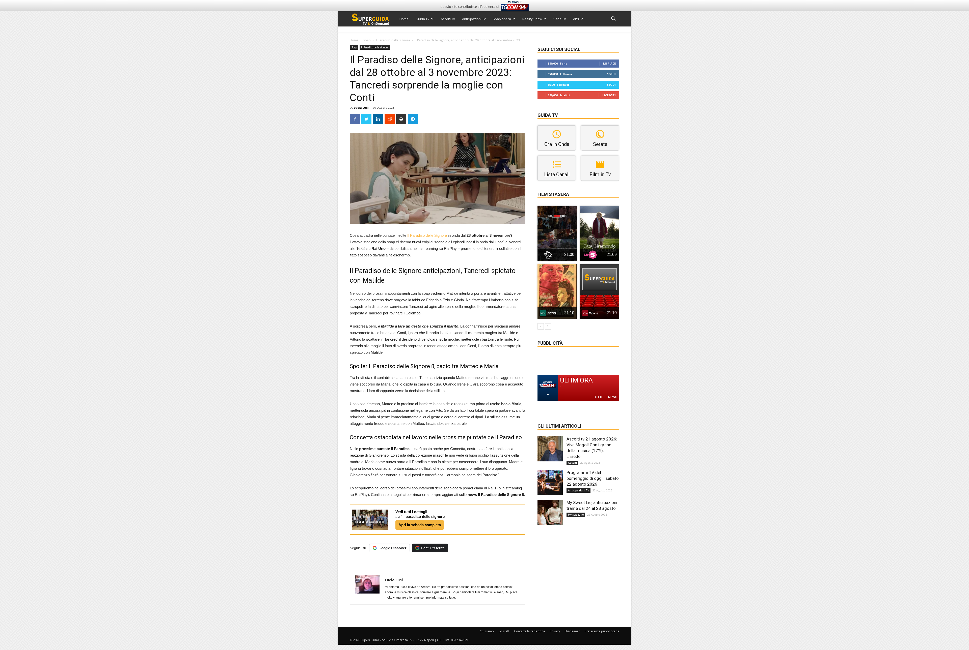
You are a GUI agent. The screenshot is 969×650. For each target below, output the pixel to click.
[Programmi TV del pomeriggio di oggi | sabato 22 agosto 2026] (550, 482)
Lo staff (504, 631)
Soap (367, 40)
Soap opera (502, 19)
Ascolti (572, 462)
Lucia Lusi (361, 107)
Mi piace (609, 63)
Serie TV (559, 19)
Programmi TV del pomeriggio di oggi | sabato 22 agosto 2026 (593, 478)
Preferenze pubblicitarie (602, 631)
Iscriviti (609, 95)
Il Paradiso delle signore (392, 40)
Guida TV (422, 19)
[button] (613, 19)
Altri (576, 19)
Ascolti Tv (448, 19)
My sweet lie (576, 514)
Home (404, 19)
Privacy (555, 631)
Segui (611, 74)
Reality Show (532, 19)
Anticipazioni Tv (474, 19)
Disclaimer (572, 631)
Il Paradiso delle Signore (427, 235)
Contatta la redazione (529, 631)
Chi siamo (487, 631)
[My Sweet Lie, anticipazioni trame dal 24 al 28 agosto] (550, 512)
